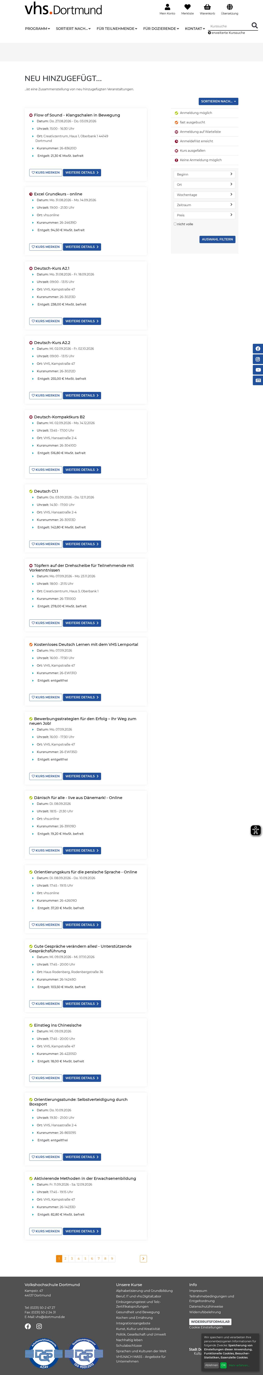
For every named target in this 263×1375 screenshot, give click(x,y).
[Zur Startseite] (63, 8)
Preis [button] (180, 215)
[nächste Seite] (143, 1258)
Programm (36, 29)
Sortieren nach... (217, 101)
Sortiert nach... (72, 29)
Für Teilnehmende (115, 29)
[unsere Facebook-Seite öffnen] (28, 1326)
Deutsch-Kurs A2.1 (51, 268)
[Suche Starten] (254, 25)
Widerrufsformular (210, 1322)
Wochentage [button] (187, 195)
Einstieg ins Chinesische (57, 1025)
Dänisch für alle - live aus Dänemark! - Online (78, 797)
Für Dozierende (159, 29)
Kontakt (193, 29)
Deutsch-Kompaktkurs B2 (59, 417)
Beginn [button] (182, 174)
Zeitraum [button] (184, 205)
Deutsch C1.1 (46, 491)
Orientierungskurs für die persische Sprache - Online (85, 872)
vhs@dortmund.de (50, 1317)
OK (223, 1365)
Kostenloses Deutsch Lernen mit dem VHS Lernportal (86, 644)
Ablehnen (211, 1365)
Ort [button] (179, 185)
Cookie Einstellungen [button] (206, 1327)
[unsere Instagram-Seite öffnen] (39, 1326)
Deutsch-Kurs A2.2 (52, 342)
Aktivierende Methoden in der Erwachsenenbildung (85, 1178)
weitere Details (80, 172)
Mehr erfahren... (239, 1365)
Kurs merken (47, 172)
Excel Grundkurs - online (58, 194)
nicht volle (185, 224)
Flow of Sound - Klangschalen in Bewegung (77, 115)
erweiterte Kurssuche (228, 33)
